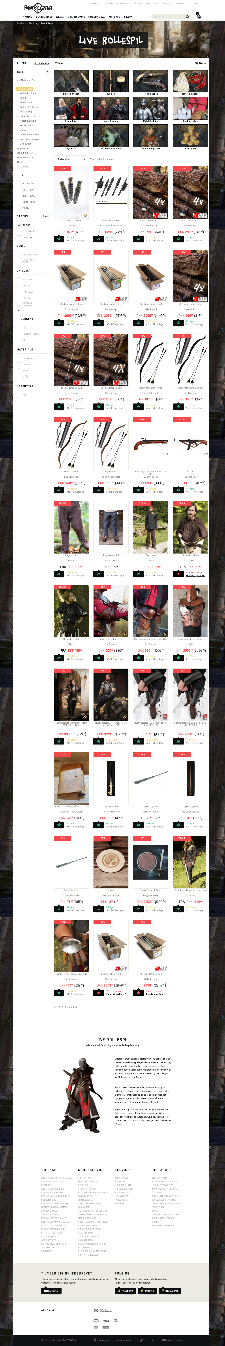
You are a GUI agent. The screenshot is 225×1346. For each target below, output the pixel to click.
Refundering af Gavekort (92, 1251)
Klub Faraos (95, 3)
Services (123, 1170)
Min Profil (120, 1181)
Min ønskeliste (183, 3)
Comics (27, 17)
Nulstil (46, 216)
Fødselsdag (158, 1207)
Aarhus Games (49, 1210)
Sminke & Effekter (27, 153)
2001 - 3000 (28, 202)
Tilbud (26, 225)
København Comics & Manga (56, 1177)
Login (196, 3)
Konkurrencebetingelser (166, 1203)
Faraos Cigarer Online (53, 1243)
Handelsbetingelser (89, 1203)
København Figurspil (52, 1188)
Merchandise (76, 17)
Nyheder (114, 17)
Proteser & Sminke (29, 134)
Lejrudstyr (25, 130)
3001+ (25, 208)
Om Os (155, 1210)
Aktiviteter (47, 1247)
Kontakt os (84, 1177)
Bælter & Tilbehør (29, 107)
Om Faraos (162, 1170)
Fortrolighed (85, 1199)
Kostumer (22, 148)
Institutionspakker (29, 139)
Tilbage (58, 63)
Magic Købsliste (87, 1218)
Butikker (109, 3)
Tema (19, 162)
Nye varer (28, 231)
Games (60, 17)
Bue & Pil (24, 98)
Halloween (23, 166)
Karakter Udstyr (28, 125)
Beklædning (26, 111)
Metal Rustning (28, 121)
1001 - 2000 (28, 196)
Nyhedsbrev (121, 1199)
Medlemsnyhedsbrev (163, 1225)
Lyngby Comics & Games (54, 1218)
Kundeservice (152, 3)
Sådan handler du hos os (92, 1243)
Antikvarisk (44, 17)
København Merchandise (54, 1203)
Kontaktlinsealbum (89, 1254)
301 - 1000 (28, 189)
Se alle (20, 310)
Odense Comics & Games (54, 1207)
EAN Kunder (84, 1207)
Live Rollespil (47, 23)
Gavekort (167, 3)
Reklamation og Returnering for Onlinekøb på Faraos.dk (93, 1192)
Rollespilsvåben (28, 93)
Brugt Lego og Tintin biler (93, 1221)
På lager (27, 237)
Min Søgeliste (122, 1192)
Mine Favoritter (124, 1188)
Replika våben (27, 102)
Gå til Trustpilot (48, 1310)
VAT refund (84, 1247)
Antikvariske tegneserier (92, 1214)
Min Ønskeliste (123, 1185)
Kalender (138, 3)
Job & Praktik (159, 1177)
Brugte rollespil (87, 1225)
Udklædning (32, 23)
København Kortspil (52, 1192)
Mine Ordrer (121, 1196)
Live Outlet (25, 143)
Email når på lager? (195, 575)
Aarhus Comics (49, 1214)
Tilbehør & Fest (25, 157)
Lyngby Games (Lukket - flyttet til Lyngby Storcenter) (54, 1233)
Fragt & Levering (87, 1181)
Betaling (83, 1185)
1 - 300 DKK (28, 183)
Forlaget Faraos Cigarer (166, 1214)
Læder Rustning (28, 116)
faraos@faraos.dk (175, 1340)
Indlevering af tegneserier (93, 1210)
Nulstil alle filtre (41, 63)
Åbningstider (123, 3)
